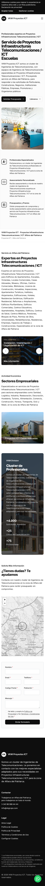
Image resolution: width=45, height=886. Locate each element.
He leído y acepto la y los (24, 713)
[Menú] (42, 18)
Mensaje (9, 698)
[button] (39, 351)
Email (8, 678)
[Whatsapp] (37, 878)
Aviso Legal (6, 823)
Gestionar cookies (26, 11)
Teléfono (28, 678)
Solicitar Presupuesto (12, 99)
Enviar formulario (22, 722)
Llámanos (34, 99)
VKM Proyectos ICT (17, 18)
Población (28, 688)
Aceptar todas (7, 11)
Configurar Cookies (9, 838)
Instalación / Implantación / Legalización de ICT (18, 344)
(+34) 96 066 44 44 (9, 804)
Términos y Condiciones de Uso (15, 835)
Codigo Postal (11, 688)
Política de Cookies (9, 827)
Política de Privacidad (10, 831)
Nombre (9, 667)
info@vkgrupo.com (9, 808)
